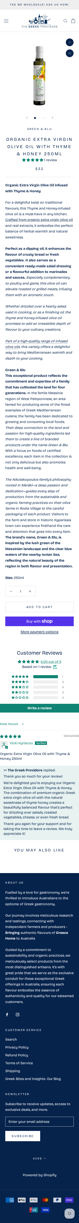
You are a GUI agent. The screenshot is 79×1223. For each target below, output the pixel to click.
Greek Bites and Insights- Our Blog (33, 1079)
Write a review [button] (39, 708)
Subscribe (23, 1136)
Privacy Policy (17, 1047)
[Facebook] (7, 1014)
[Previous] (26, 118)
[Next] (52, 118)
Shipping (12, 1071)
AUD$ (37, 1158)
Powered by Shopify (39, 1175)
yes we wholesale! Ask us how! (39, 4)
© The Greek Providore (39, 1168)
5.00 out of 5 (51, 662)
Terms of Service (19, 1063)
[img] (10, 736)
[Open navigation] (6, 21)
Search (11, 1039)
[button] (33, 160)
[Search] (65, 21)
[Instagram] (17, 1014)
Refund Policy (16, 1055)
